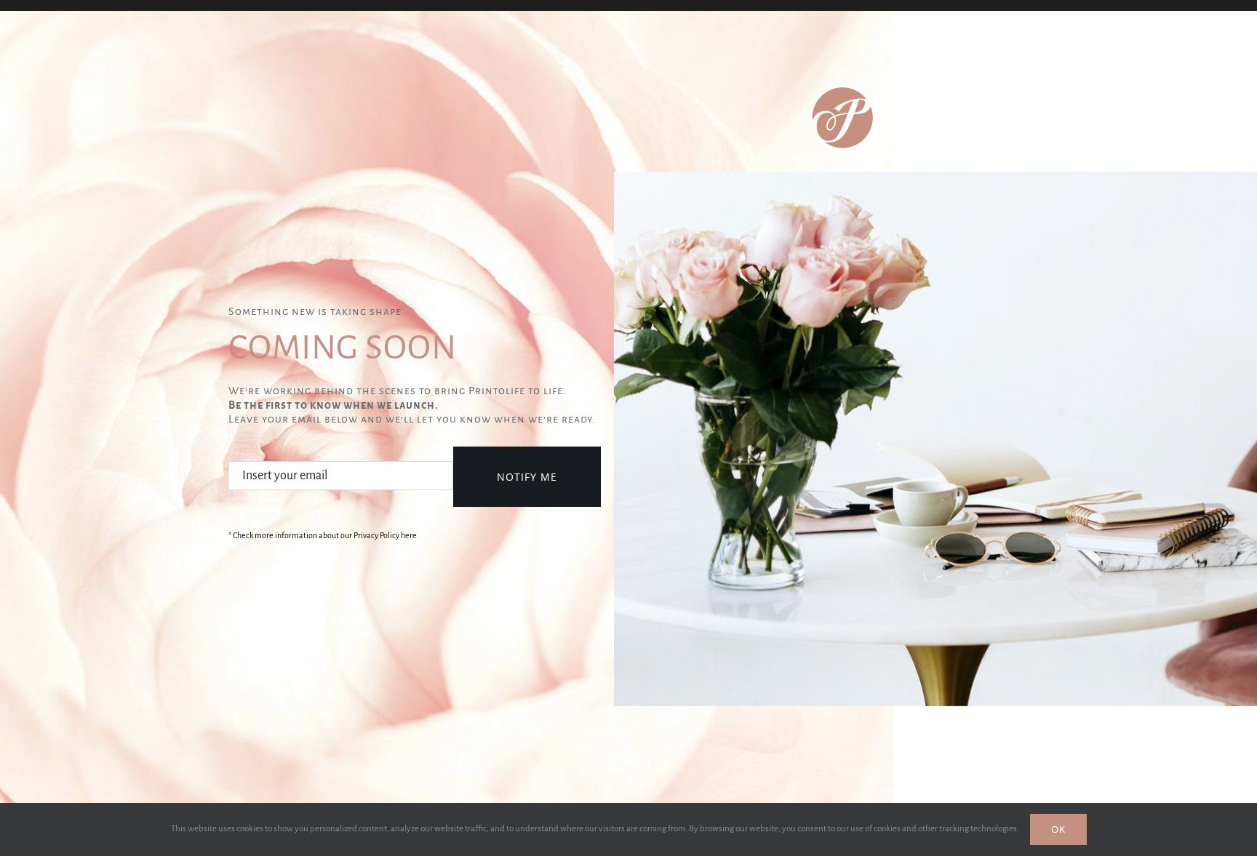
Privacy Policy (376, 535)
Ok (1058, 829)
